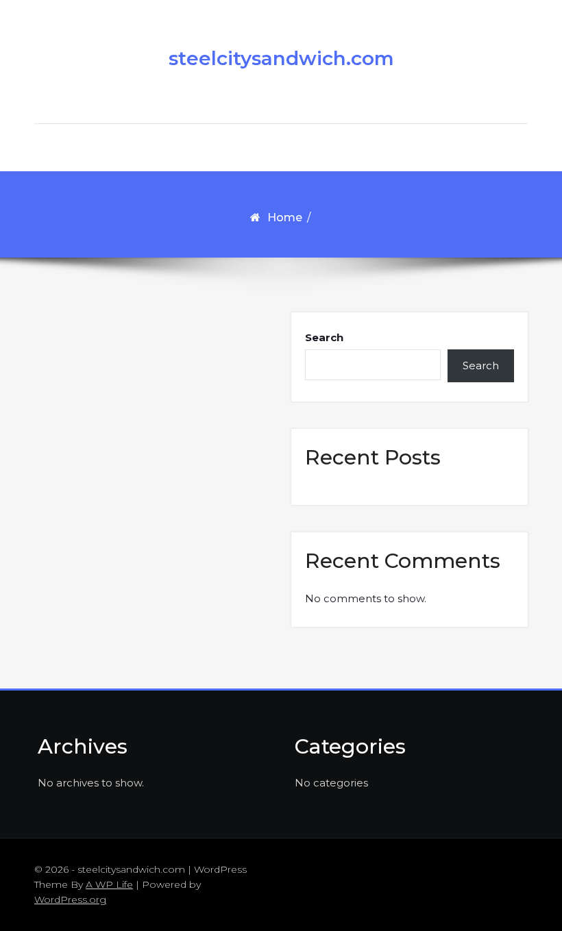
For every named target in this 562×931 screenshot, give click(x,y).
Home (284, 217)
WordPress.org (70, 899)
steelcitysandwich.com (281, 58)
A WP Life (109, 884)
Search (324, 337)
